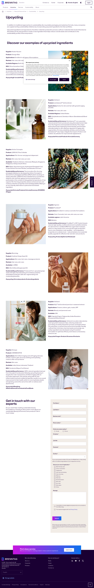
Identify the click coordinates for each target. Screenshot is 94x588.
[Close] (69, 60)
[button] (88, 2)
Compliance (23, 584)
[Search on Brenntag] (91, 7)
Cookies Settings (31, 79)
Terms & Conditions (33, 584)
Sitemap (47, 584)
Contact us (46, 2)
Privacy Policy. (56, 75)
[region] (47, 71)
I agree (64, 79)
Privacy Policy (15, 584)
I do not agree (53, 79)
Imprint (42, 584)
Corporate (60, 2)
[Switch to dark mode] (81, 2)
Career (53, 2)
